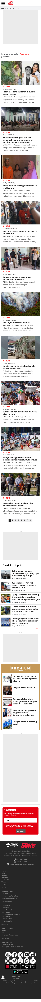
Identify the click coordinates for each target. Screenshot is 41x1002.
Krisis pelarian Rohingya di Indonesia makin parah (20, 187)
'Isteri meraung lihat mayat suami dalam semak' (19, 93)
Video (3, 882)
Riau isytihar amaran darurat (16, 323)
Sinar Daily (5, 905)
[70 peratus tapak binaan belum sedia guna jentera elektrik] (7, 678)
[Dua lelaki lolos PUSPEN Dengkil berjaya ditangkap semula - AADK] (5, 586)
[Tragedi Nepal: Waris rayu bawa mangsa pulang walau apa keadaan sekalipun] (5, 610)
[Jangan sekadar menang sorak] (7, 724)
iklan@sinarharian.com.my (12, 947)
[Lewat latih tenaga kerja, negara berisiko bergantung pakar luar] (7, 712)
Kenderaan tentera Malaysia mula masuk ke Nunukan (19, 367)
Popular (18, 565)
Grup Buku (5, 917)
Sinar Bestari (6, 910)
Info (3, 933)
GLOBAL (6, 86)
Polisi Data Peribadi (9, 898)
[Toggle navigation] (3, 2)
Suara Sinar (6, 880)
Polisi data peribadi (25, 827)
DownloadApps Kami (16, 977)
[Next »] (30, 520)
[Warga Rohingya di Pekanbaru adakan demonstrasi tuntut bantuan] (20, 439)
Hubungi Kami (7, 892)
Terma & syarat (9, 827)
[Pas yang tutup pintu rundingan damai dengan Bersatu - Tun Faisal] (7, 701)
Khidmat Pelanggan (9, 935)
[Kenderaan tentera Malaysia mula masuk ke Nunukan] (20, 347)
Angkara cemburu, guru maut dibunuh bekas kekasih (17, 278)
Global (4, 875)
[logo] (12, 845)
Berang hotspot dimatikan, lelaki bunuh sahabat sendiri (18, 504)
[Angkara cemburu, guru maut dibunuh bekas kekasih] (20, 258)
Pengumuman (7, 928)
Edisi (3, 873)
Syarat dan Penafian (9, 896)
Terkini (7, 565)
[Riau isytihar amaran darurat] (20, 304)
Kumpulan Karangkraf (10, 914)
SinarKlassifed (7, 945)
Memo (3, 930)
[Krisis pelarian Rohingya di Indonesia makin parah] (20, 167)
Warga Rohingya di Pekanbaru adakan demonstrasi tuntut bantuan (20, 459)
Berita (3, 871)
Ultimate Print (7, 919)
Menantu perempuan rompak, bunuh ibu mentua (20, 232)
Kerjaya (4, 894)
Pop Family (5, 912)
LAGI (37, 628)
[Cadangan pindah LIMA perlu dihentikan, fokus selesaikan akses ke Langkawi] (5, 622)
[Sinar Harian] (10, 3)
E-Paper (4, 877)
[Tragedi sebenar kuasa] (7, 690)
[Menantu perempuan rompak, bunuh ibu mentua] (20, 212)
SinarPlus (5, 908)
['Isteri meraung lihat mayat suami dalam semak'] (20, 73)
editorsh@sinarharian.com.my (21, 864)
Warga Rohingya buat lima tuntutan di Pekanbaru (20, 413)
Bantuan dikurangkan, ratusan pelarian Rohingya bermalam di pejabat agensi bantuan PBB (17, 140)
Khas (3, 884)
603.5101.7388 (21, 859)
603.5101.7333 (21, 862)
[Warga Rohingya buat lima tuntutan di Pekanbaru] (20, 393)
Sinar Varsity (6, 921)
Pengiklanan (6, 942)
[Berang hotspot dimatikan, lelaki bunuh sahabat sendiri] (20, 484)
